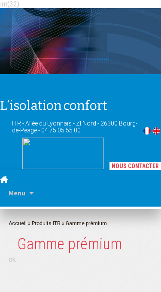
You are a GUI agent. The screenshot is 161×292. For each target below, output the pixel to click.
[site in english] (156, 132)
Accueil (18, 223)
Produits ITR (46, 223)
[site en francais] (147, 132)
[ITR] (45, 38)
